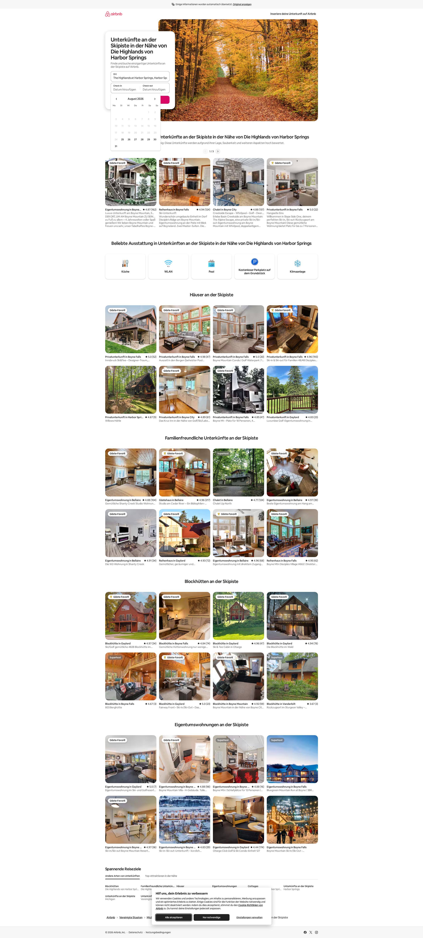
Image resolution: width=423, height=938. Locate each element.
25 (122, 139)
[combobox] (140, 78)
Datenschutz (136, 932)
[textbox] (125, 89)
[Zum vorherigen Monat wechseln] (117, 99)
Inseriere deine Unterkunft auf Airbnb (293, 14)
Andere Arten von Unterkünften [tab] (122, 875)
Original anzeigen (242, 4)
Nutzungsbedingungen (158, 932)
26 (129, 139)
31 (116, 146)
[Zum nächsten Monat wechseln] (155, 99)
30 (155, 139)
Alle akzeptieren (173, 917)
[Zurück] (205, 151)
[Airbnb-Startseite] (113, 14)
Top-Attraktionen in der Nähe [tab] (161, 875)
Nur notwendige (211, 917)
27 (135, 139)
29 (148, 139)
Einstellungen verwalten (249, 917)
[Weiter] (217, 151)
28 (142, 139)
